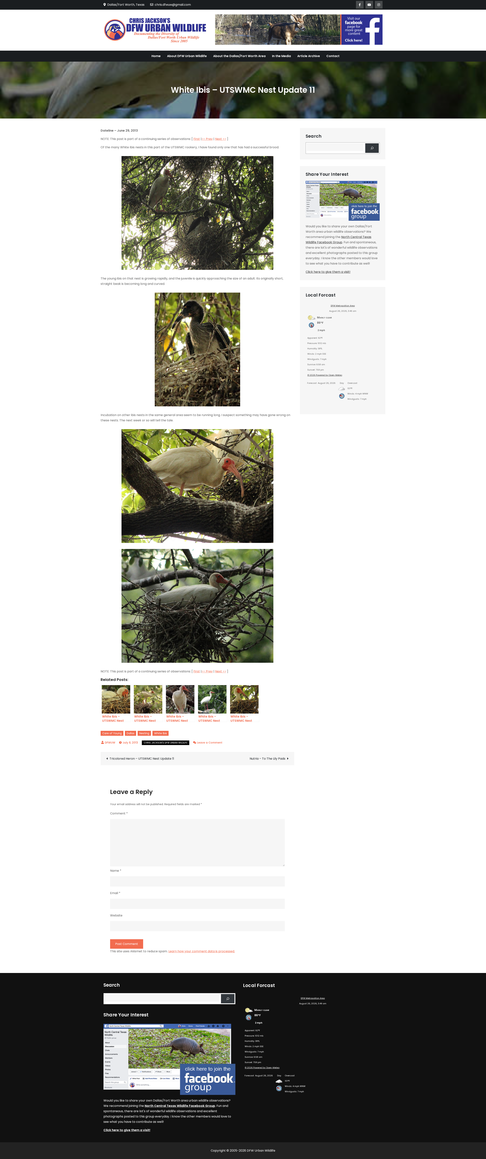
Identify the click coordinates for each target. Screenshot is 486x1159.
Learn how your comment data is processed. (201, 951)
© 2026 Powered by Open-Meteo (324, 375)
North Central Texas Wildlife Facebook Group (180, 1106)
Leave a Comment (209, 742)
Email (115, 893)
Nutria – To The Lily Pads (267, 758)
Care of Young (112, 733)
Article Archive (308, 56)
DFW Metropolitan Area (343, 305)
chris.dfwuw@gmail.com (173, 4)
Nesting (144, 733)
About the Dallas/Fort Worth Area (239, 56)
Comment (119, 813)
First (196, 139)
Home (156, 56)
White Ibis (160, 733)
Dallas (130, 733)
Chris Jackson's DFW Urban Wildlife (165, 742)
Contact (332, 56)
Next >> (220, 139)
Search (313, 136)
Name (115, 870)
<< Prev (207, 139)
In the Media (281, 56)
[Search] (372, 148)
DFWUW (110, 742)
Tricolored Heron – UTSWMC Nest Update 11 (142, 758)
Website (116, 915)
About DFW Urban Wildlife (187, 56)
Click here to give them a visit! (328, 272)
